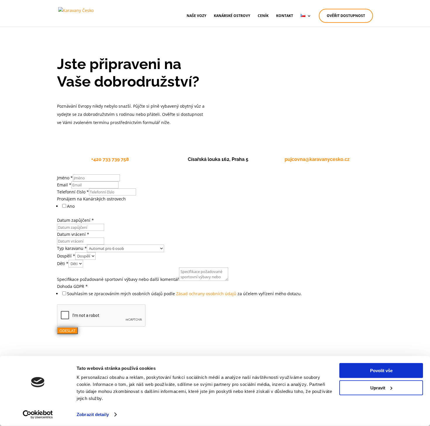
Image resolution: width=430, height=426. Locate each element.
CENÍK (263, 16)
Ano (71, 206)
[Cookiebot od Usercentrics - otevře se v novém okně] (37, 414)
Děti (62, 263)
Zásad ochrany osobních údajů (206, 293)
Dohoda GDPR (72, 286)
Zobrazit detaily (93, 414)
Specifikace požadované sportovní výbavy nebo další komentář (118, 279)
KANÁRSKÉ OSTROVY (232, 16)
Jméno (65, 178)
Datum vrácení (73, 234)
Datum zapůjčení (75, 220)
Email (64, 185)
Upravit (377, 387)
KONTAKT (284, 16)
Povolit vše (381, 370)
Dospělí (66, 256)
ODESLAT (67, 330)
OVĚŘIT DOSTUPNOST (346, 15)
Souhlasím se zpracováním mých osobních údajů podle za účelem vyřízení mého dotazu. (184, 293)
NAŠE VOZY (196, 16)
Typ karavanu (72, 248)
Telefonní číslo (73, 192)
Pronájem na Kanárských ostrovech (91, 199)
